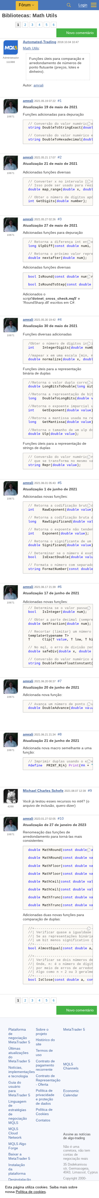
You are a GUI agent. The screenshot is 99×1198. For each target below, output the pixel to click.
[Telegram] (74, 1119)
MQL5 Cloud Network (15, 1133)
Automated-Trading (39, 42)
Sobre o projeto (42, 1031)
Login (82, 5)
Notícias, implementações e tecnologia (21, 1071)
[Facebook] (66, 1119)
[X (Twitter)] (82, 1119)
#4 (60, 319)
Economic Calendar (71, 1093)
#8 (60, 734)
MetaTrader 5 (74, 1029)
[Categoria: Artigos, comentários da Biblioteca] (10, 25)
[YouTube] (66, 1127)
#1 (60, 101)
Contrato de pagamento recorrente (45, 1065)
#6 (60, 587)
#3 (60, 219)
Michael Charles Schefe (43, 791)
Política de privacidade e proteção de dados (45, 1096)
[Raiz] (3, 24)
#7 (60, 681)
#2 (60, 157)
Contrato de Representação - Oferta (48, 1080)
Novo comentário (80, 33)
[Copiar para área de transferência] (89, 124)
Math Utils (31, 48)
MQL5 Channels (70, 1066)
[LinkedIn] (74, 1127)
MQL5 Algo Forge (17, 1146)
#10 (61, 818)
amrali (38, 85)
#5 (60, 483)
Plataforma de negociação (19, 1035)
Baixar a (19, 1156)
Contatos (43, 1120)
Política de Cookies (44, 1111)
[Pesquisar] (69, 5)
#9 (90, 791)
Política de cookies (31, 1192)
